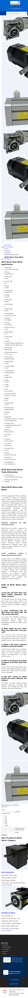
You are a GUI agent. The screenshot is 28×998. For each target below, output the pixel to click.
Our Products (6, 949)
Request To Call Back (7, 247)
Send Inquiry (7, 245)
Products (7, 250)
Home (6, 249)
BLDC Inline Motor (7, 872)
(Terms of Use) (12, 991)
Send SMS (15, 984)
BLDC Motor (8, 252)
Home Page (5, 945)
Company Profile (7, 947)
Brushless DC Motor (8, 913)
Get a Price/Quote (6, 259)
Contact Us (5, 951)
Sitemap (5, 953)
